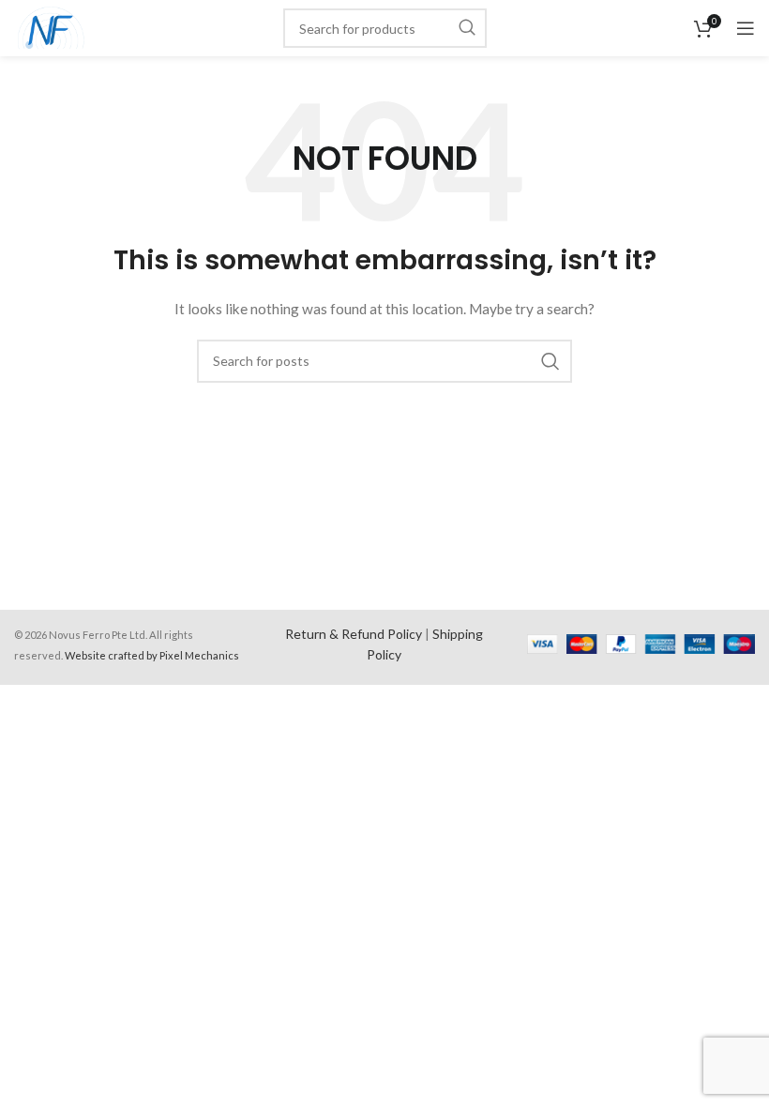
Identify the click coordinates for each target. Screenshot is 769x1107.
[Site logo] (51, 27)
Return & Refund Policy (353, 634)
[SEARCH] (467, 28)
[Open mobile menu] (745, 28)
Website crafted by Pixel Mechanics (152, 655)
